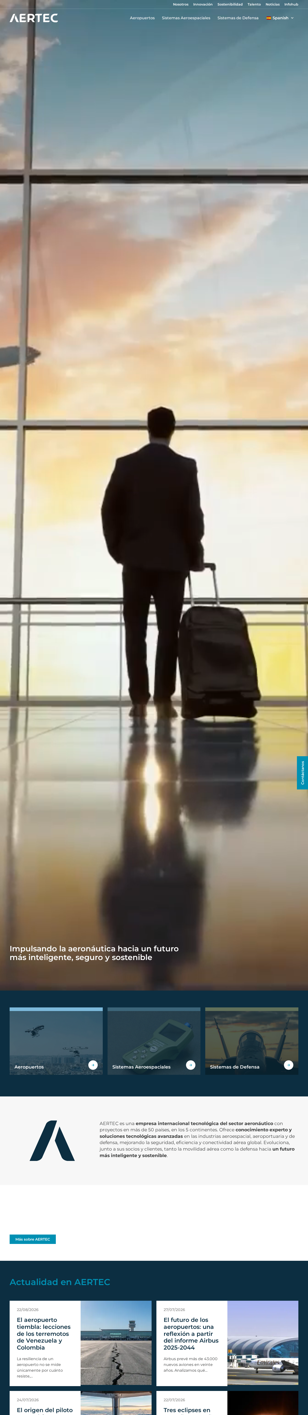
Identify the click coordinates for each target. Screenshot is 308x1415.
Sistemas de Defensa (238, 18)
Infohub (291, 4)
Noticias (273, 4)
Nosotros (180, 4)
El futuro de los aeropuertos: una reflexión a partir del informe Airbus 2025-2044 (191, 1333)
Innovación (203, 4)
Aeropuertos (142, 18)
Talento (254, 4)
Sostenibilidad (230, 4)
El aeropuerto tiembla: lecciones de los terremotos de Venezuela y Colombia (44, 1333)
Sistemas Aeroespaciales (186, 18)
